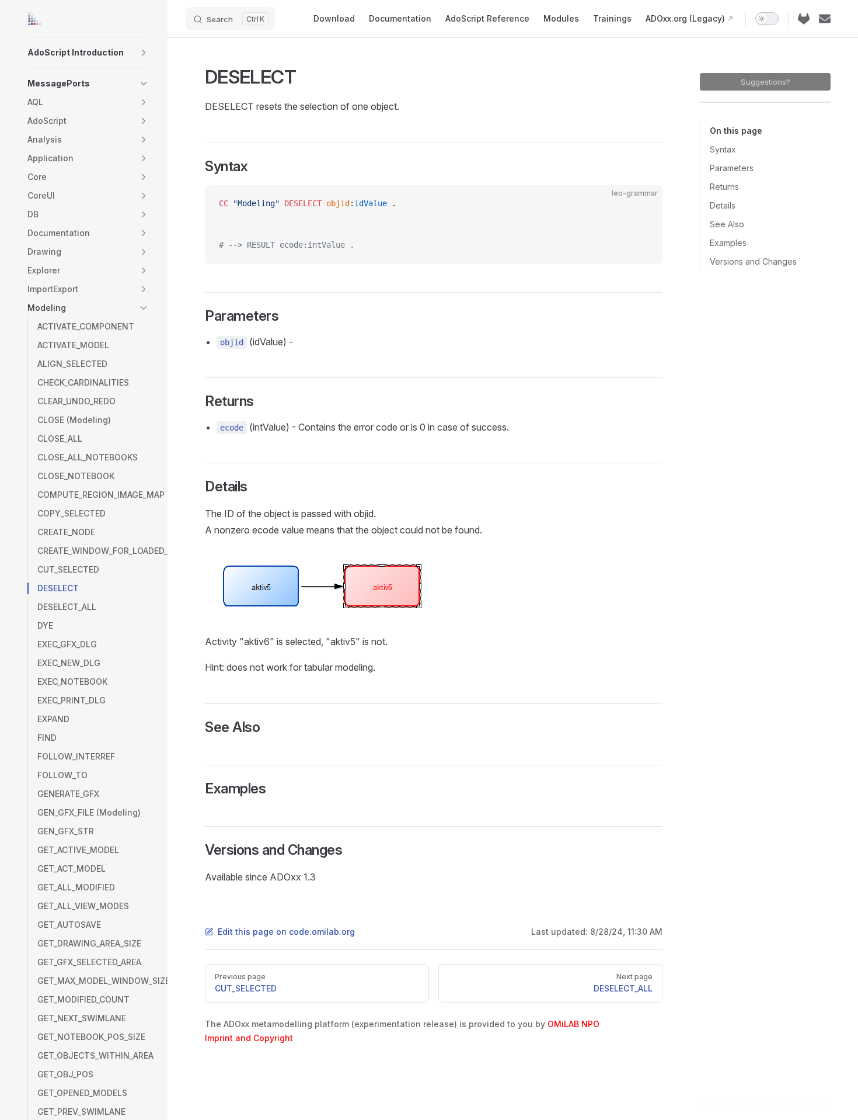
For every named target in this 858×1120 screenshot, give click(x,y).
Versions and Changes (753, 261)
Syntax (723, 149)
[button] (143, 52)
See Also (727, 224)
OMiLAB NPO (573, 1024)
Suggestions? (765, 81)
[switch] (767, 18)
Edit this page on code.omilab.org (286, 932)
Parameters (732, 168)
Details (722, 205)
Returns (724, 187)
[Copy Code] (643, 204)
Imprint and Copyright (249, 1038)
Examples (728, 243)
